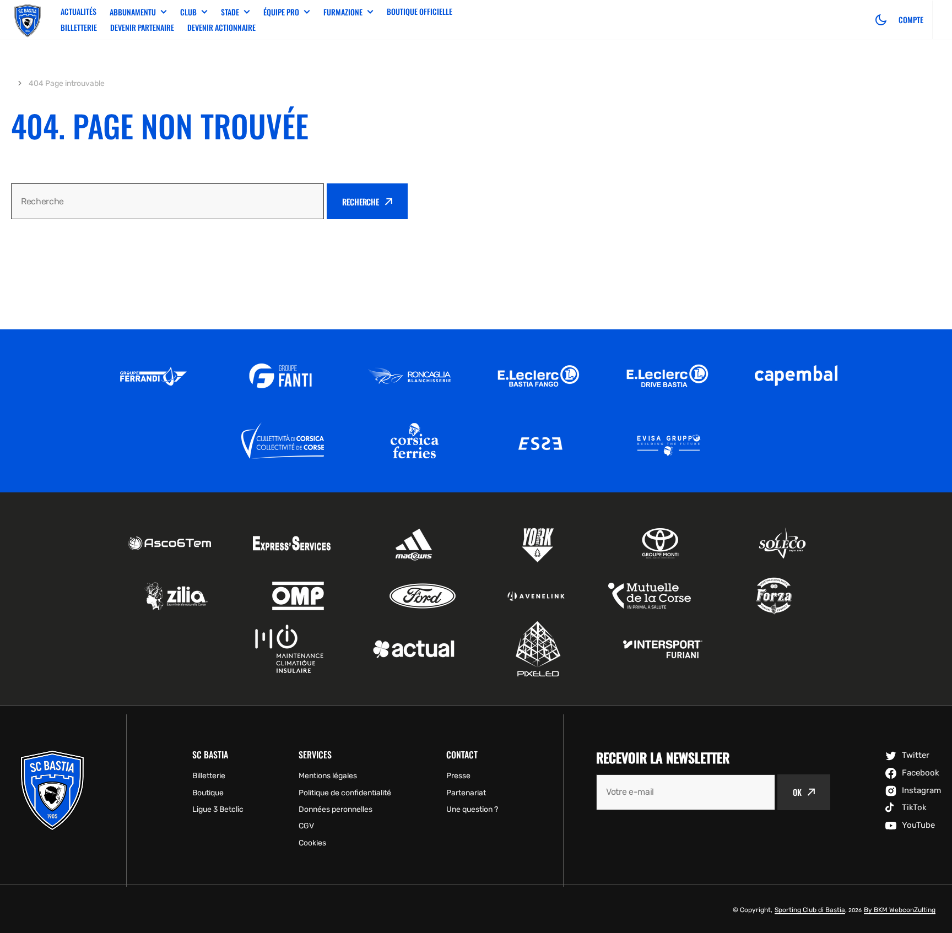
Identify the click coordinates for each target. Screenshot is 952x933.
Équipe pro (281, 12)
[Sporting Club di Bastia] (27, 20)
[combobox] (167, 201)
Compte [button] (911, 19)
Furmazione (343, 12)
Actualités (78, 11)
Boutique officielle (419, 11)
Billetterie (79, 27)
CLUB (188, 12)
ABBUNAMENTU (133, 12)
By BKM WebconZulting (899, 910)
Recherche (360, 202)
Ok (797, 792)
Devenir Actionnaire (221, 27)
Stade (230, 12)
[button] (881, 20)
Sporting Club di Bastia (810, 910)
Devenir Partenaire (142, 27)
